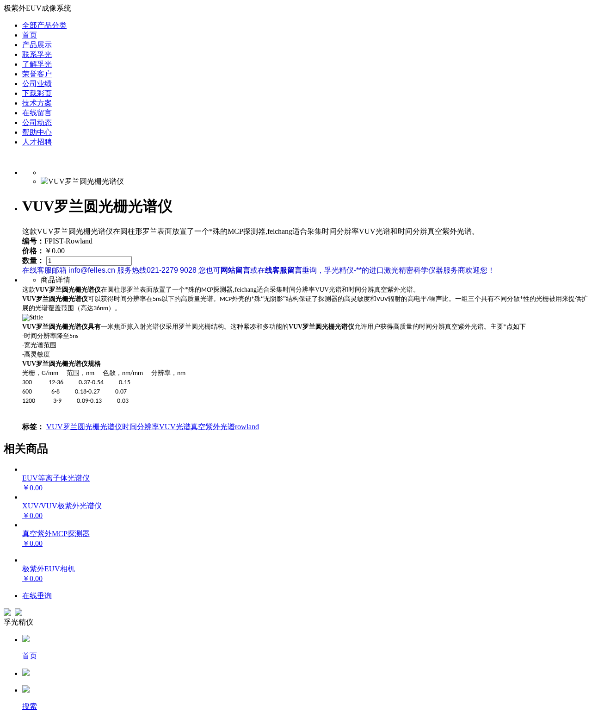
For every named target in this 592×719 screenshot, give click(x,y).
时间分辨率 (140, 427)
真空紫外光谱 (213, 427)
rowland (247, 427)
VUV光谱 (175, 427)
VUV (54, 427)
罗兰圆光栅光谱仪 (92, 427)
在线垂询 (37, 596)
